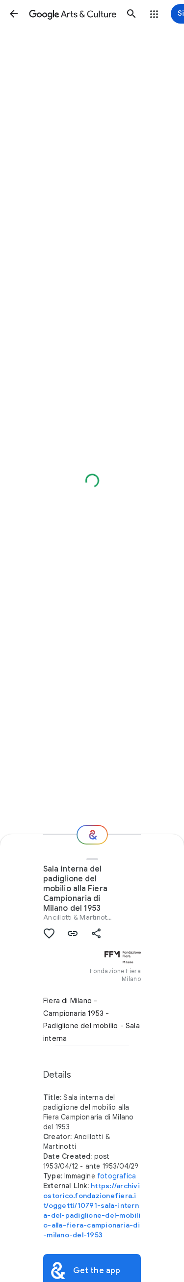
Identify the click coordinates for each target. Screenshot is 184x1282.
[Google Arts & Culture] (72, 13)
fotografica (116, 1176)
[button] (14, 14)
